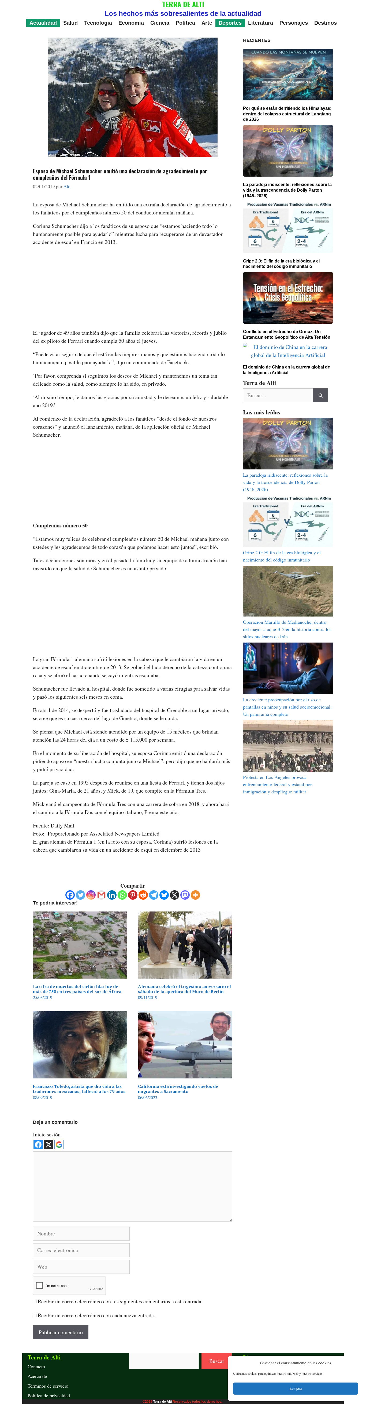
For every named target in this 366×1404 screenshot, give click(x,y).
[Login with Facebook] (38, 1144)
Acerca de (37, 1376)
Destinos (325, 23)
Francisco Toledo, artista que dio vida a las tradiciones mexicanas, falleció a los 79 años (79, 1088)
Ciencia (159, 23)
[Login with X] (48, 1144)
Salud (70, 23)
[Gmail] (101, 895)
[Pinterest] (132, 895)
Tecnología (98, 23)
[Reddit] (143, 895)
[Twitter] (80, 895)
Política (185, 23)
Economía (131, 23)
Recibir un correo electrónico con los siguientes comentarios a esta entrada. (120, 1301)
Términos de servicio (48, 1386)
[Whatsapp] (122, 895)
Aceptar (295, 1388)
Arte (206, 23)
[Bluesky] (164, 895)
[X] (174, 895)
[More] (195, 895)
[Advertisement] (132, 289)
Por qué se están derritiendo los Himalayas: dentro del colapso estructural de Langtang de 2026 (287, 114)
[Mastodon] (185, 895)
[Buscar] (320, 395)
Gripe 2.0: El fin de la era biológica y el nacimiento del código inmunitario (281, 264)
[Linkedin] (112, 895)
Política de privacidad (49, 1395)
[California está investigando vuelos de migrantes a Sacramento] (185, 1074)
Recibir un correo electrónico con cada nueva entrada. (96, 1315)
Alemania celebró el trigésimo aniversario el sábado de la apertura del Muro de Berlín (184, 988)
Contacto (36, 1366)
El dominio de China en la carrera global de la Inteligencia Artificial (286, 370)
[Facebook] (70, 895)
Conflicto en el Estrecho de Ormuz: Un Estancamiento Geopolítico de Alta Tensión (286, 334)
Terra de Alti (162, 1401)
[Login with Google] (59, 1144)
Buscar (216, 1361)
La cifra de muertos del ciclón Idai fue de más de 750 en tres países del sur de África (77, 988)
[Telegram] (153, 895)
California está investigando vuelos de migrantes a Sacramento (178, 1088)
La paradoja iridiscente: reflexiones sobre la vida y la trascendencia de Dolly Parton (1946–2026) (287, 190)
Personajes (293, 23)
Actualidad (43, 23)
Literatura (260, 23)
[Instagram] (91, 895)
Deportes (230, 23)
